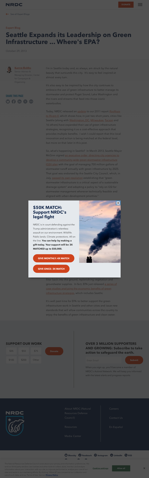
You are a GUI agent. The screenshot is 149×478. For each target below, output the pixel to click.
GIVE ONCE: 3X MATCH (51, 268)
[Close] (118, 203)
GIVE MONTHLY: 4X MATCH (53, 258)
